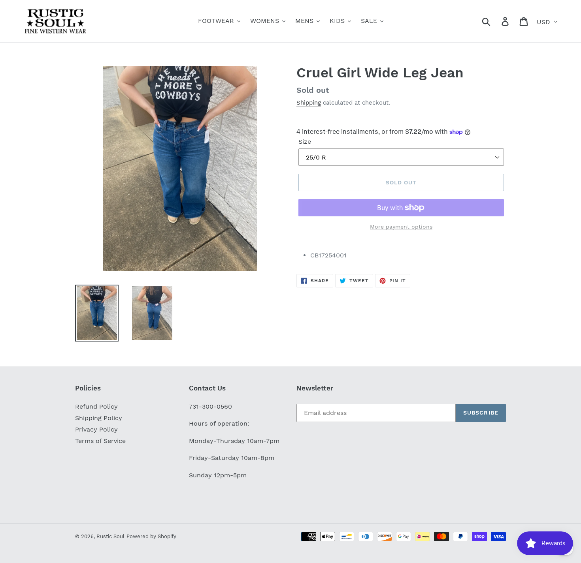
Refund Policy (96, 406)
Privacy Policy (96, 429)
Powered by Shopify (151, 536)
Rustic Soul (110, 536)
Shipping (308, 102)
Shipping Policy (98, 418)
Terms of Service (100, 441)
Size (304, 141)
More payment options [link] (401, 226)
